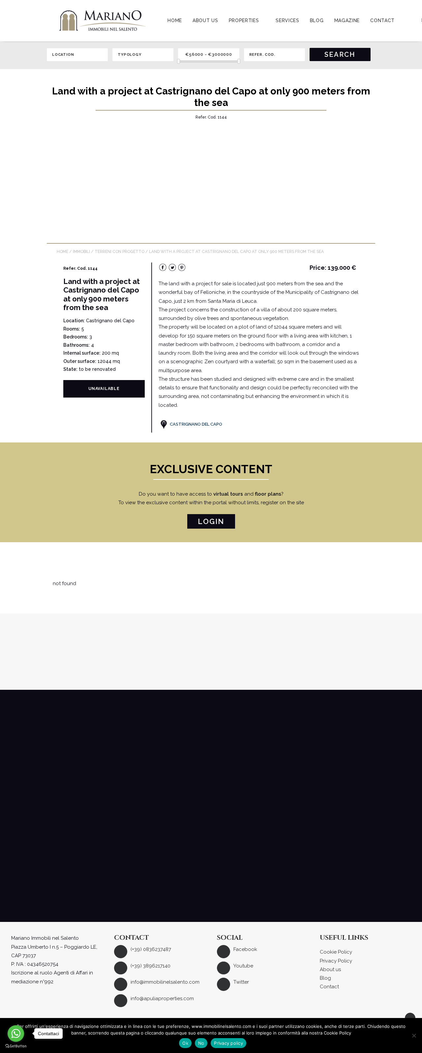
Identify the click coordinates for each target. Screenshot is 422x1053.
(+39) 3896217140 (150, 966)
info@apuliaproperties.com (162, 998)
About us (205, 20)
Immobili (81, 251)
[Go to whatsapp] (16, 1033)
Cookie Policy (336, 952)
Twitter (241, 982)
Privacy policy (228, 1043)
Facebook (245, 949)
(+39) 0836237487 (151, 949)
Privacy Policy (336, 961)
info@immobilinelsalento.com (165, 982)
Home (174, 20)
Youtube (243, 966)
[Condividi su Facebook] (163, 270)
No (201, 1043)
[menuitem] (175, 20)
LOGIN (211, 521)
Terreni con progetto (119, 251)
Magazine (347, 20)
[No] (413, 1035)
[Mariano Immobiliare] (103, 20)
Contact (382, 20)
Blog (317, 20)
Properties (244, 20)
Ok (185, 1043)
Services (287, 20)
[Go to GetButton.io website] (15, 1046)
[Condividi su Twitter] (172, 270)
